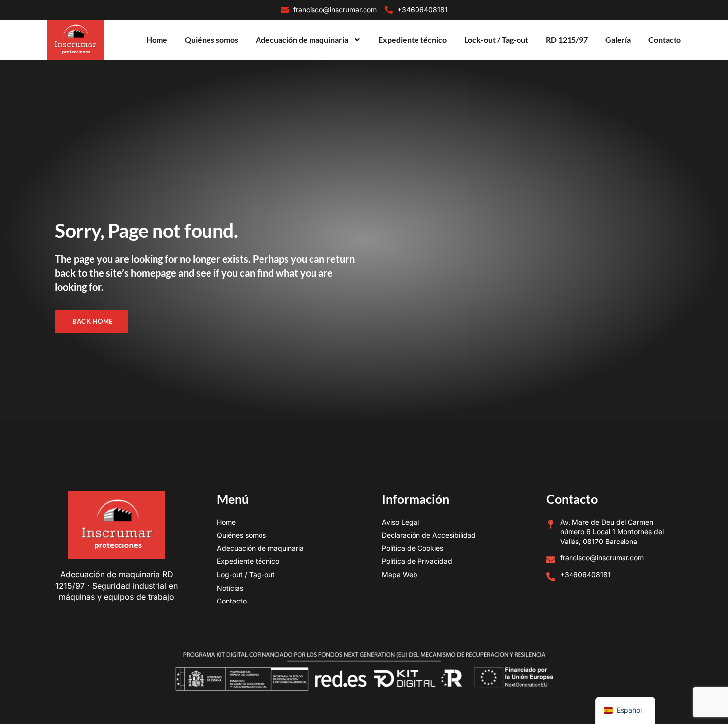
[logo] (75, 40)
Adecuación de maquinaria (302, 39)
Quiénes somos (211, 39)
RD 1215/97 (567, 39)
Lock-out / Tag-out (496, 39)
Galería (618, 39)
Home (156, 39)
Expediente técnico (412, 39)
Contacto (664, 39)
